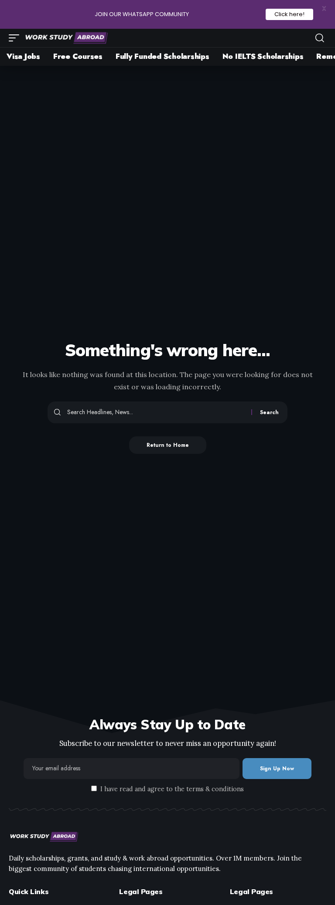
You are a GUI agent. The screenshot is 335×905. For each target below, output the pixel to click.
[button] (16, 38)
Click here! (289, 14)
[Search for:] (156, 412)
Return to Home (168, 445)
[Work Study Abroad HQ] (66, 38)
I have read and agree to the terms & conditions (172, 789)
